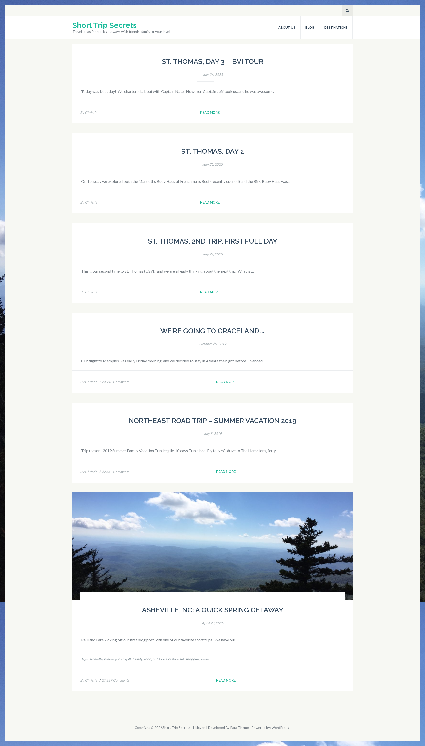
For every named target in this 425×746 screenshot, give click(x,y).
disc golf (124, 659)
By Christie (88, 112)
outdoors (159, 659)
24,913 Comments (115, 382)
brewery (110, 659)
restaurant (176, 659)
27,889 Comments (115, 680)
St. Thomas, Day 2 (212, 151)
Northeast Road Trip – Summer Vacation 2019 (212, 421)
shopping (192, 659)
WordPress (280, 727)
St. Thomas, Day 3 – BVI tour (212, 62)
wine (204, 659)
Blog (309, 27)
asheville (95, 659)
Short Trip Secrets (104, 25)
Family (137, 659)
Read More (210, 113)
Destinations (336, 27)
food (147, 659)
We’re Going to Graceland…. (212, 331)
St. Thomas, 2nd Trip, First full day (212, 241)
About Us (286, 27)
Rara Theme (239, 727)
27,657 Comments (115, 472)
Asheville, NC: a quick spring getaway (212, 610)
